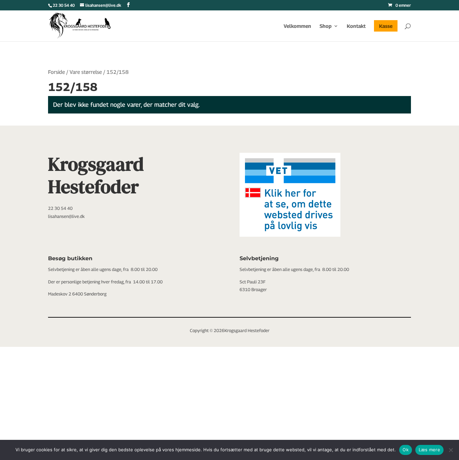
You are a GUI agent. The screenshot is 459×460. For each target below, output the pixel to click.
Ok (406, 449)
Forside (56, 72)
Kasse (385, 26)
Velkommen (297, 26)
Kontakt (356, 26)
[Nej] (450, 450)
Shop (326, 26)
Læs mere (429, 449)
